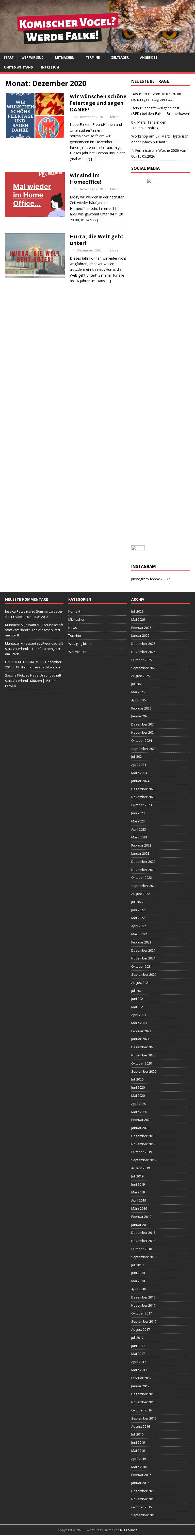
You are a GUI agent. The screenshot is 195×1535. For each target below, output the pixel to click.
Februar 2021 (141, 1031)
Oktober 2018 (141, 1248)
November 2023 (143, 797)
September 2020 (143, 1071)
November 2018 (143, 1240)
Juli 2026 (137, 611)
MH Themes (128, 1530)
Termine (93, 57)
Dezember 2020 (143, 1047)
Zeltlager (120, 57)
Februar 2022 (141, 942)
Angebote (148, 57)
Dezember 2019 (143, 1136)
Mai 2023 (138, 821)
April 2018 (138, 1289)
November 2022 (143, 869)
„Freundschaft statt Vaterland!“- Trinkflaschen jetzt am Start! (34, 630)
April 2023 (138, 829)
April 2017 (138, 1361)
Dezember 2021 (143, 950)
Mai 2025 (138, 692)
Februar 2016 (141, 1474)
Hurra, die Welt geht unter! (97, 239)
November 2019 (143, 1144)
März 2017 (139, 1370)
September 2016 (143, 1418)
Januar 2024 (140, 781)
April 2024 (138, 764)
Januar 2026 (140, 635)
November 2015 (143, 1499)
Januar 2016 (140, 1482)
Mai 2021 (138, 1006)
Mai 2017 (138, 1353)
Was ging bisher (80, 643)
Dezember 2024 (143, 724)
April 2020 (138, 1103)
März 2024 (139, 772)
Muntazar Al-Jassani (20, 624)
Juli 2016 (137, 1434)
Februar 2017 (141, 1378)
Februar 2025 (141, 708)
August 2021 (140, 982)
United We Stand (18, 67)
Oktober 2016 (141, 1410)
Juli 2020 (137, 1079)
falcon (115, 116)
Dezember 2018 (143, 1232)
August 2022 (140, 893)
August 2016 (140, 1426)
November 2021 (143, 958)
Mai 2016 (138, 1450)
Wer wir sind (33, 57)
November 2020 (143, 1055)
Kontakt (74, 611)
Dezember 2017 (143, 1297)
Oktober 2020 (141, 1063)
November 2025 (143, 651)
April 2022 (138, 926)
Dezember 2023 (143, 789)
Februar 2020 (141, 1119)
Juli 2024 (137, 756)
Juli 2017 (137, 1337)
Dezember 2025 (143, 643)
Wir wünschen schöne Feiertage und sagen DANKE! (98, 103)
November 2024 (143, 732)
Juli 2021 (137, 990)
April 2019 (138, 1200)
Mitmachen (64, 57)
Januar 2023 (140, 853)
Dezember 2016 (143, 1394)
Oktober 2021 (141, 966)
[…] (93, 158)
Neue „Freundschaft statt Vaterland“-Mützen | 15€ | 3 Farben (33, 680)
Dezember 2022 (143, 861)
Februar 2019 (141, 1216)
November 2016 (143, 1402)
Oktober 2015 (141, 1507)
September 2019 (143, 1160)
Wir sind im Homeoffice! (85, 178)
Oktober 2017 (141, 1313)
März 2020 (139, 1111)
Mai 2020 (138, 1095)
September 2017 (143, 1321)
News (72, 627)
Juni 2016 (138, 1442)
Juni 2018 (138, 1273)
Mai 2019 (138, 1192)
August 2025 (140, 675)
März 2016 (139, 1466)
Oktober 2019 (141, 1152)
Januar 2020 (140, 1127)
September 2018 (143, 1257)
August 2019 (140, 1168)
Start (9, 57)
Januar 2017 (140, 1386)
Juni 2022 (138, 910)
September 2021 (143, 974)
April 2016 (138, 1458)
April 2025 (138, 700)
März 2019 (139, 1208)
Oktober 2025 (141, 659)
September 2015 (143, 1515)
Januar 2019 (140, 1224)
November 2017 (143, 1305)
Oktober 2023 (141, 805)
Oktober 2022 (141, 877)
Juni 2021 (138, 998)
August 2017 (140, 1329)
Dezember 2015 (143, 1491)
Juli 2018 (137, 1265)
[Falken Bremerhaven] (97, 49)
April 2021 (138, 1015)
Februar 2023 (141, 845)
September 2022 (143, 885)
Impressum (50, 67)
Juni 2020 (138, 1087)
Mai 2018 (138, 1281)
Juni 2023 (138, 813)
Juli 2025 (137, 684)
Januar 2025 (140, 716)
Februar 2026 (141, 627)
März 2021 (139, 1023)
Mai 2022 (138, 918)
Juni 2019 (138, 1184)
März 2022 (139, 934)
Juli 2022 (137, 902)
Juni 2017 (138, 1345)
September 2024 (143, 748)
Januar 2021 (140, 1039)
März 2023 (139, 837)
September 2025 (143, 668)
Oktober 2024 (141, 740)
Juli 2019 (137, 1176)
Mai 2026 (138, 619)
